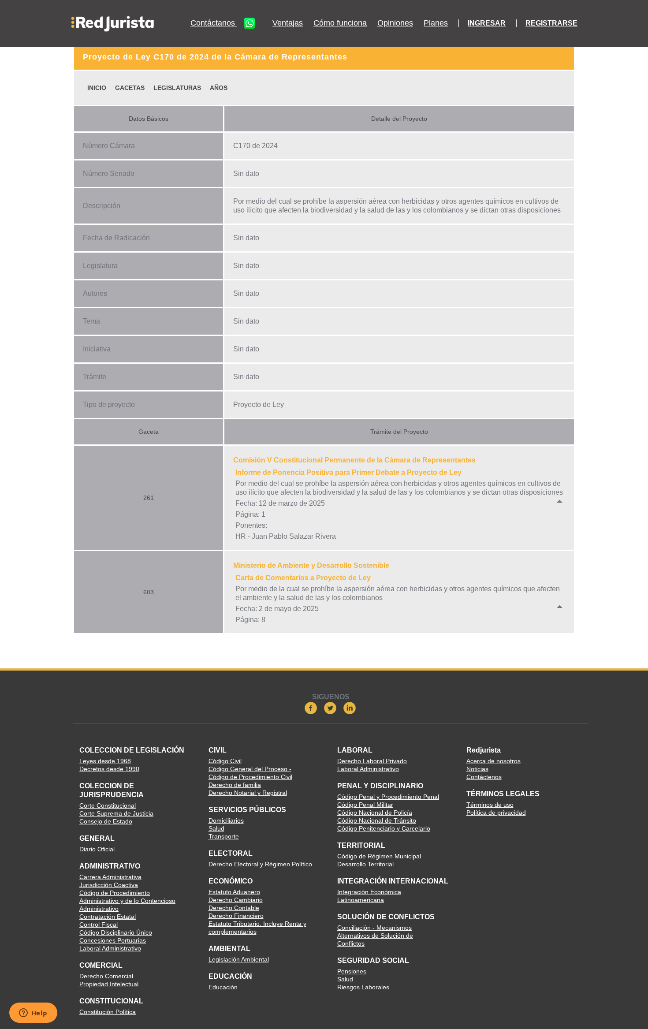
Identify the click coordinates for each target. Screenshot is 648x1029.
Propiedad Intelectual (108, 984)
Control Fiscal (98, 924)
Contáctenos (484, 776)
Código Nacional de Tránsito (376, 820)
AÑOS (218, 87)
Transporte (224, 836)
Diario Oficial (97, 849)
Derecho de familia (235, 784)
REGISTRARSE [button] (551, 23)
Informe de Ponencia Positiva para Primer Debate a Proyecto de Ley (348, 472)
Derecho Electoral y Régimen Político (260, 864)
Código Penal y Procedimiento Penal (388, 796)
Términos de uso (490, 804)
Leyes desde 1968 (105, 760)
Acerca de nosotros (493, 760)
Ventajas (287, 23)
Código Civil (225, 760)
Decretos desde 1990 (109, 768)
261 (148, 497)
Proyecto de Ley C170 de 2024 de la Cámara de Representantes (215, 56)
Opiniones (395, 23)
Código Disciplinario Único (115, 932)
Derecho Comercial (106, 976)
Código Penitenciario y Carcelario (383, 828)
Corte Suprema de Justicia (116, 813)
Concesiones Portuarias (112, 940)
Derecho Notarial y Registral (248, 792)
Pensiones (351, 971)
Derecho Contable (234, 907)
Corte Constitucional (107, 805)
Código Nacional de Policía (374, 812)
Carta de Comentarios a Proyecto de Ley (303, 578)
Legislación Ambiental (239, 959)
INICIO (96, 87)
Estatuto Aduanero (234, 891)
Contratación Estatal (107, 916)
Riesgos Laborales (363, 987)
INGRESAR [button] (487, 23)
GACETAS (130, 87)
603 (148, 592)
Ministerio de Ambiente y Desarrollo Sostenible (311, 565)
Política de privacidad (496, 812)
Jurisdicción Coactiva (108, 884)
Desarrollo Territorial (365, 864)
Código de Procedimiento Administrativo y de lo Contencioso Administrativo (127, 900)
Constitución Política (107, 1011)
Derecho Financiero (236, 915)
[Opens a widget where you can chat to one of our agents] (33, 1014)
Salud (216, 828)
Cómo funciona (340, 23)
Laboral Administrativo (110, 948)
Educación (223, 987)
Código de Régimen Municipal (379, 856)
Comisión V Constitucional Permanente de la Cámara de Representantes (354, 460)
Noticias (477, 768)
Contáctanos (213, 23)
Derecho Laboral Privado (372, 760)
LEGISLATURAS (177, 87)
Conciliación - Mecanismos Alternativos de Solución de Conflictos (375, 935)
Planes (436, 23)
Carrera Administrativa (110, 876)
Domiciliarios (226, 820)
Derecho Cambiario (236, 899)
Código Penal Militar (365, 804)
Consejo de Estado (105, 821)
